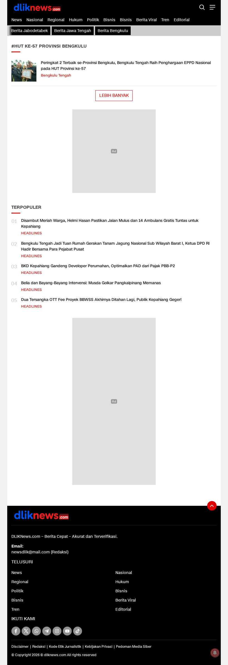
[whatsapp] (36, 631)
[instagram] (57, 631)
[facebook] (15, 631)
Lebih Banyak (114, 95)
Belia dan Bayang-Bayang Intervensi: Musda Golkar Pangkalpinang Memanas (91, 283)
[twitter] (26, 631)
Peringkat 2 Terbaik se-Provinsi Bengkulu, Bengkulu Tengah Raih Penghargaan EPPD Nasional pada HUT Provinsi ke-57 (126, 65)
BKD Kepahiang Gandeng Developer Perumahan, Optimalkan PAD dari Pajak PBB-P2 (98, 266)
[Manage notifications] (214, 652)
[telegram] (46, 631)
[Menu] (212, 7)
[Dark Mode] (192, 7)
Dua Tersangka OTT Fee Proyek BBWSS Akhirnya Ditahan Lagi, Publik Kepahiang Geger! (101, 299)
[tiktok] (77, 631)
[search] (202, 7)
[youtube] (67, 631)
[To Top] (212, 506)
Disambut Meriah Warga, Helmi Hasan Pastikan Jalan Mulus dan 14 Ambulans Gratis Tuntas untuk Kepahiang (110, 223)
